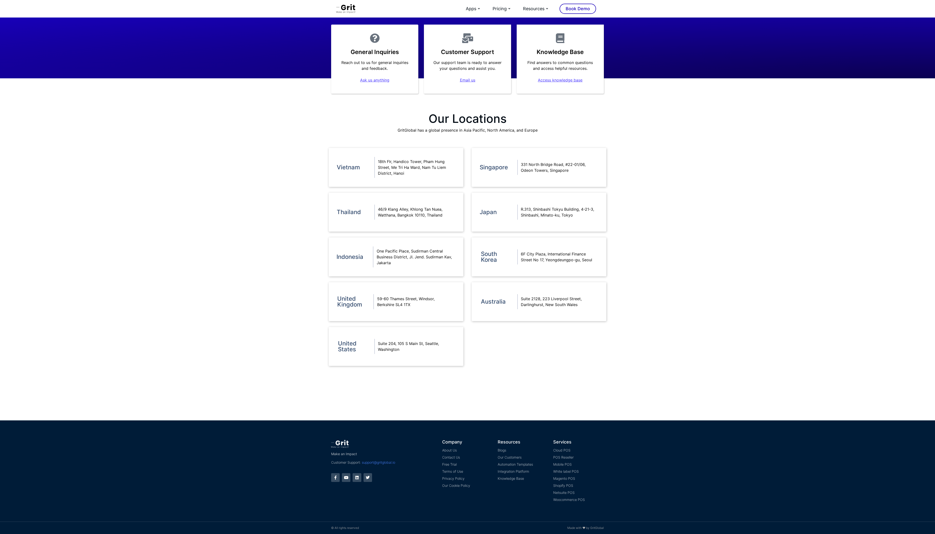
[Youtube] (346, 477)
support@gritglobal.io (378, 462)
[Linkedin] (357, 477)
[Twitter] (368, 477)
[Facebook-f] (335, 477)
